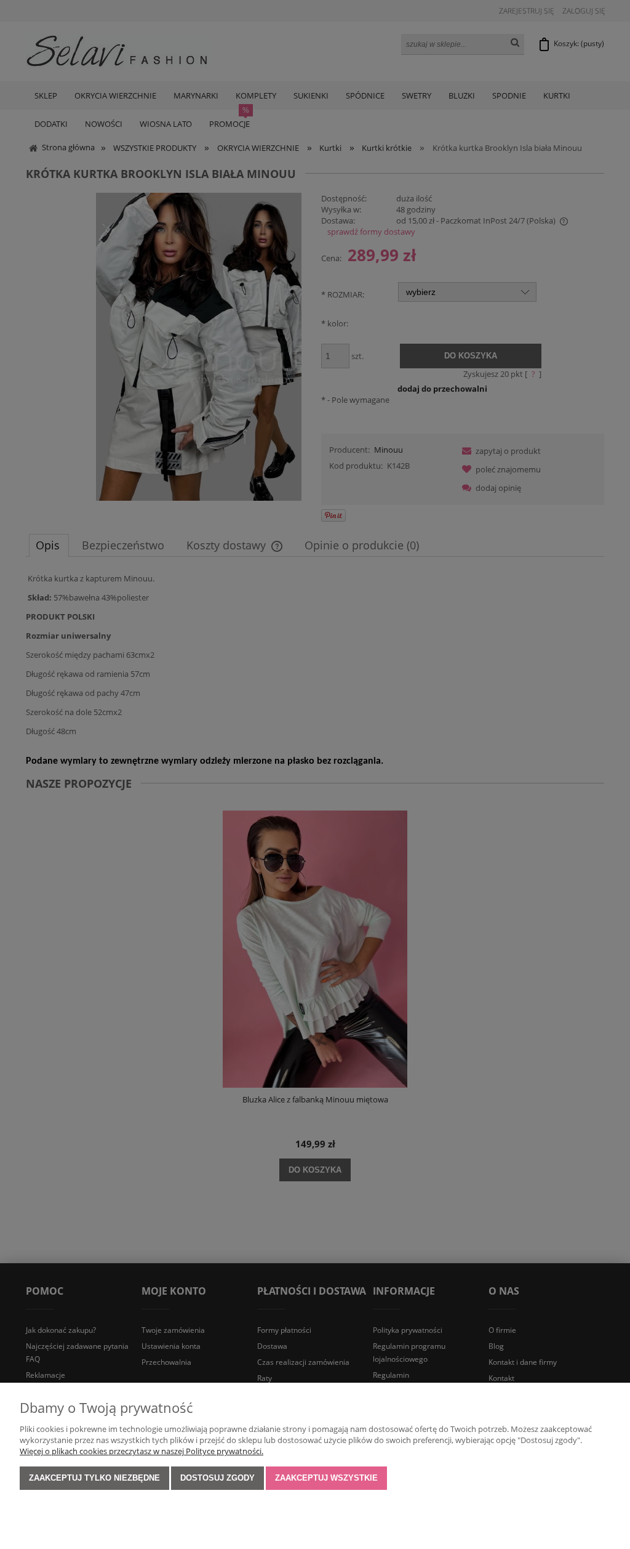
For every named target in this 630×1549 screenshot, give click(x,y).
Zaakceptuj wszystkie (326, 1477)
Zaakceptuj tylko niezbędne (94, 1477)
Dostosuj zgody (217, 1477)
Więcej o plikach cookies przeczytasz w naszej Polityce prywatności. (141, 1451)
